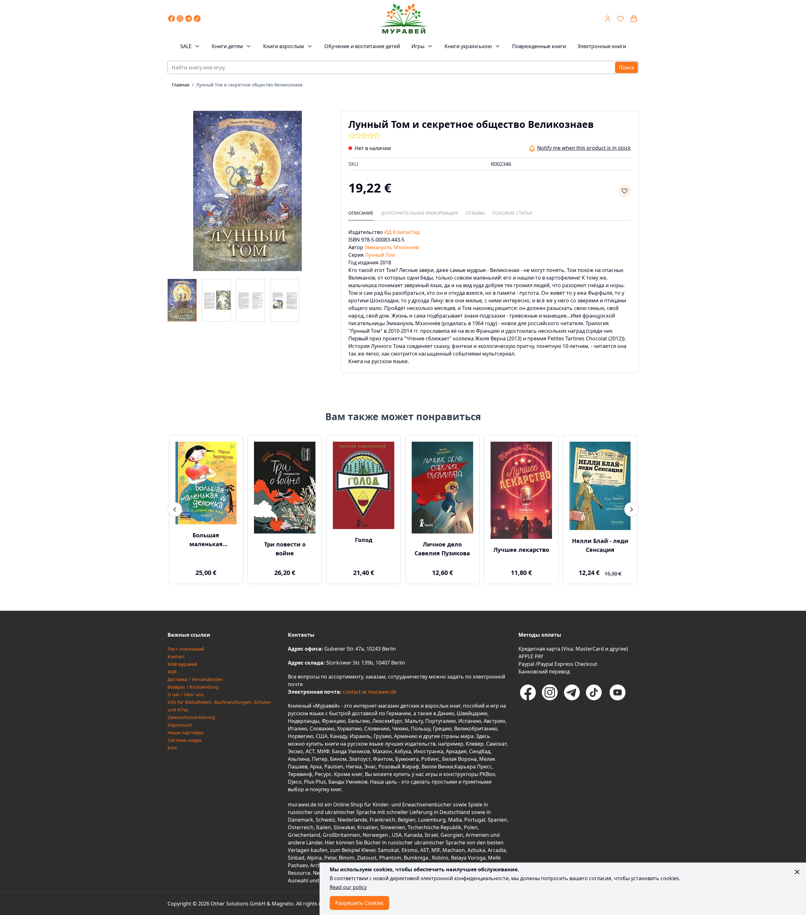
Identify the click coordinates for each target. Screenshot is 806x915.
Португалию (440, 720)
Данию (445, 713)
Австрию (494, 720)
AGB (172, 672)
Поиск (626, 67)
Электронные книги (601, 46)
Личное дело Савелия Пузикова (442, 548)
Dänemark (300, 819)
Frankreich (382, 819)
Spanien (497, 819)
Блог (172, 748)
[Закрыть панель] (797, 872)
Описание (360, 213)
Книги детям (227, 46)
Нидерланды (303, 720)
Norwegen (376, 834)
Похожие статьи (512, 213)
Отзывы (475, 213)
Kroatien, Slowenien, (382, 827)
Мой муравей (182, 664)
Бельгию (359, 720)
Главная (180, 85)
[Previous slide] (175, 509)
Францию (334, 720)
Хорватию (349, 728)
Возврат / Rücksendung (193, 687)
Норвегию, (301, 736)
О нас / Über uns (186, 694)
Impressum (180, 725)
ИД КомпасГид (402, 232)
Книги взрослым (283, 46)
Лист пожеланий (186, 649)
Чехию (400, 728)
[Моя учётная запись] (607, 18)
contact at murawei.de (369, 691)
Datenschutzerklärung (191, 717)
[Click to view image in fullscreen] (248, 191)
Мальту (414, 720)
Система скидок (185, 740)
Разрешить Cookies (359, 902)
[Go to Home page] (403, 19)
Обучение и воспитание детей (362, 46)
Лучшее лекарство (521, 549)
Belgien (407, 819)
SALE (186, 46)
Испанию (469, 720)
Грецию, (443, 728)
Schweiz (325, 819)
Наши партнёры (186, 732)
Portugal (474, 819)
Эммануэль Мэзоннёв (392, 247)
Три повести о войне (285, 548)
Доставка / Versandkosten (195, 679)
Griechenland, (304, 834)
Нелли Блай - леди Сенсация (600, 545)
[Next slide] (631, 509)
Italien (323, 827)
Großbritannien (341, 834)
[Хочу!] (624, 191)
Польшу (420, 728)
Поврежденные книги (539, 46)
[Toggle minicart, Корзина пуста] (633, 18)
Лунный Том (380, 254)
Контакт (176, 656)
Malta (455, 819)
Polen (471, 827)
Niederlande (352, 819)
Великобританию (475, 728)
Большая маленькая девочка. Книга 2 (206, 539)
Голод (363, 540)
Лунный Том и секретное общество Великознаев (249, 85)
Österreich (301, 827)
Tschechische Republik (434, 827)
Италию (297, 728)
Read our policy (348, 887)
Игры (417, 46)
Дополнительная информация (419, 213)
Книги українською (468, 46)
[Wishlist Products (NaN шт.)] (620, 18)
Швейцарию (472, 713)
